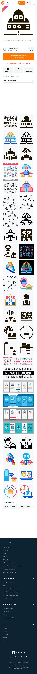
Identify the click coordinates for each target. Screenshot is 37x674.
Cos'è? (17, 76)
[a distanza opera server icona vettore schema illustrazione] (10, 154)
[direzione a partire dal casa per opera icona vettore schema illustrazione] (10, 462)
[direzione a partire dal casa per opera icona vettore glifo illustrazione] (10, 381)
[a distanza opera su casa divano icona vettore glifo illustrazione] (10, 186)
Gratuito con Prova (18, 56)
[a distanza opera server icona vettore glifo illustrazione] (10, 138)
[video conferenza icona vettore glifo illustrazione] (10, 526)
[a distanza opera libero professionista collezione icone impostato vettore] (10, 219)
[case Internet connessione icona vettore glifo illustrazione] (10, 510)
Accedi (28, 2)
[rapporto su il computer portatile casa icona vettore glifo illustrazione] (10, 494)
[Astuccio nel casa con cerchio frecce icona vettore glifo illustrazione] (10, 559)
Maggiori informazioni (10, 80)
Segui (31, 50)
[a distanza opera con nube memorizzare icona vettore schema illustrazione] (10, 235)
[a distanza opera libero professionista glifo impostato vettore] (10, 121)
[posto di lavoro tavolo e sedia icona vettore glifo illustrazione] (10, 591)
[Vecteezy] (2, 3)
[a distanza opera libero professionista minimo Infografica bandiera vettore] (13, 604)
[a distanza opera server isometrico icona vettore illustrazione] (10, 413)
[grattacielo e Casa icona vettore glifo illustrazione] (10, 575)
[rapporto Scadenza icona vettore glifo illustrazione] (10, 543)
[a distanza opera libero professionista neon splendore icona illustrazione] (10, 397)
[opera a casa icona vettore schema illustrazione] (10, 478)
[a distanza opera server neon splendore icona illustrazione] (10, 429)
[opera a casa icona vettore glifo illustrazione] (10, 364)
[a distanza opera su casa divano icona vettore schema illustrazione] (10, 267)
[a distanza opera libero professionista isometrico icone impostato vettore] (23, 588)
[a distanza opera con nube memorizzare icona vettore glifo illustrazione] (10, 202)
